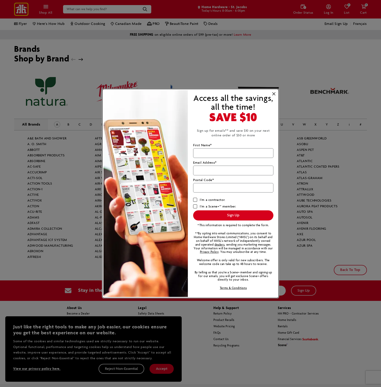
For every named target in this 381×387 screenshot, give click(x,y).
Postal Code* (203, 180)
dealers (219, 245)
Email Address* (205, 163)
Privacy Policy (209, 252)
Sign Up (233, 215)
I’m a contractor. (212, 200)
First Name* (202, 145)
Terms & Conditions (233, 288)
